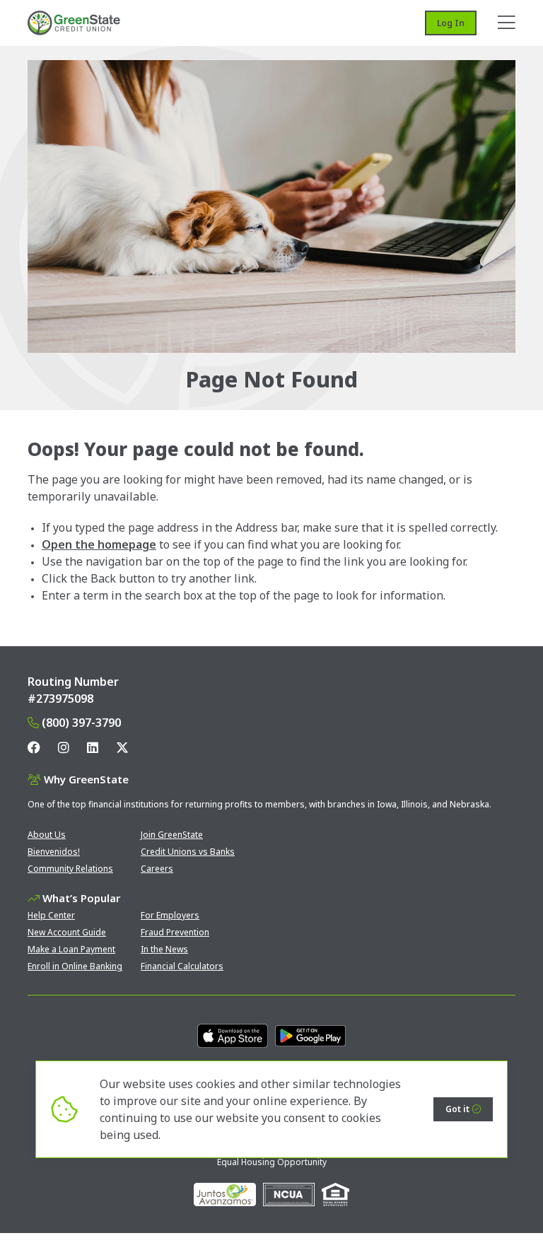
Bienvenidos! (54, 852)
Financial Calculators (182, 966)
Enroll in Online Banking (75, 966)
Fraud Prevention (175, 932)
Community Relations (70, 869)
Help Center (51, 915)
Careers (157, 869)
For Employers (170, 915)
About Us (47, 835)
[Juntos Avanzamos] (225, 1194)
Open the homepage (99, 544)
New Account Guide (67, 932)
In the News (164, 949)
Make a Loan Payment (71, 949)
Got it (457, 1109)
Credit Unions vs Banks (188, 852)
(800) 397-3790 (81, 722)
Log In (451, 23)
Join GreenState (172, 835)
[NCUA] (289, 1194)
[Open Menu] (506, 23)
